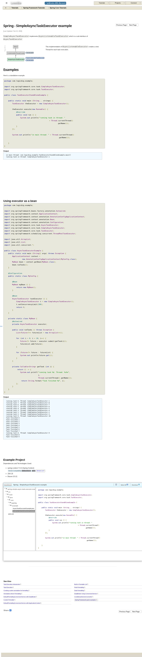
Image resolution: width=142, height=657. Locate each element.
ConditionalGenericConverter (83, 597)
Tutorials (15, 8)
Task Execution (8, 587)
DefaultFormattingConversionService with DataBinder (20, 597)
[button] (6, 485)
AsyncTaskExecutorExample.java (23, 508)
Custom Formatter (9, 600)
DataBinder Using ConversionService (85, 594)
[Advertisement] (73, 16)
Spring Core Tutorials (58, 8)
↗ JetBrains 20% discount (55, 3)
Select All (123, 485)
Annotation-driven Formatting (12, 594)
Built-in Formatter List (80, 584)
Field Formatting (79, 587)
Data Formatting (79, 590)
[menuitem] (134, 3)
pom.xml (11, 514)
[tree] (19, 501)
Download (135, 485)
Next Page (133, 25)
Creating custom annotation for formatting (16, 590)
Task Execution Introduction (12, 584)
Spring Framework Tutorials (34, 8)
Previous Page (121, 25)
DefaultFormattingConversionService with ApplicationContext (22, 603)
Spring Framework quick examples (85, 600)
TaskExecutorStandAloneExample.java (25, 511)
